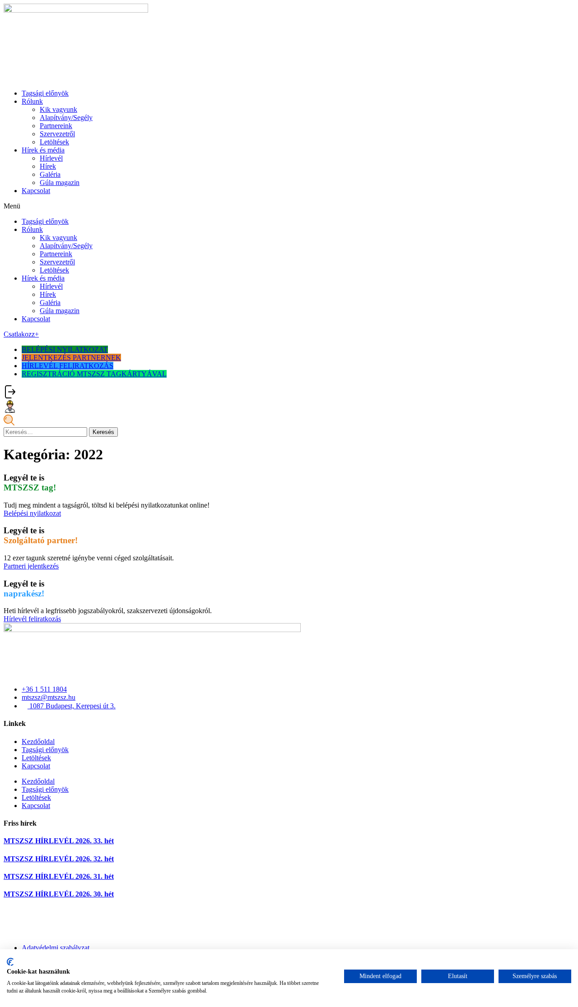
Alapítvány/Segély (66, 117)
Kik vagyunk (58, 109)
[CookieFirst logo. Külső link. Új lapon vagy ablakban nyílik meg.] (10, 962)
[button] (289, 206)
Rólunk (32, 101)
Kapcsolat (36, 190)
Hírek (48, 166)
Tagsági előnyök (45, 93)
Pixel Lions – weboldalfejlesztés (49, 932)
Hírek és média (43, 150)
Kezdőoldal (38, 741)
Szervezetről (57, 134)
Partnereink (56, 125)
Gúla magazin (59, 182)
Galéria (50, 174)
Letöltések (54, 142)
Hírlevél (51, 158)
